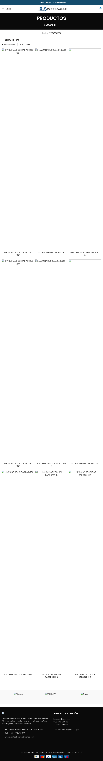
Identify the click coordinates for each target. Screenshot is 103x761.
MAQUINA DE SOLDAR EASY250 (18, 674)
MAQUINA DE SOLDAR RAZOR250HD (85, 675)
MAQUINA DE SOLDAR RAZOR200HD (51, 675)
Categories (50, 25)
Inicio (44, 33)
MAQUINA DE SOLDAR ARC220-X (85, 253)
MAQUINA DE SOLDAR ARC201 (51, 252)
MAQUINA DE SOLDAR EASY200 (85, 463)
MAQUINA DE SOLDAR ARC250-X (51, 464)
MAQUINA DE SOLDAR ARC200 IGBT (18, 253)
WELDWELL (27, 44)
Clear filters (9, 44)
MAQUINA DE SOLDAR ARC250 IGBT (18, 464)
